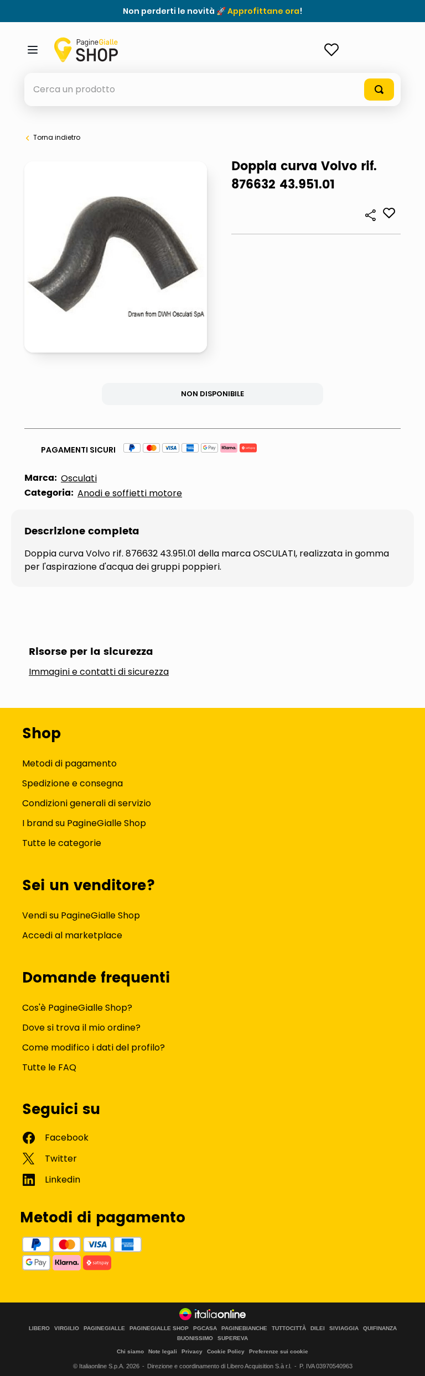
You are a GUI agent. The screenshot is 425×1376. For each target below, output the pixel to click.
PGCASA (205, 1328)
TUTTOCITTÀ (289, 1328)
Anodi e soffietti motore (129, 493)
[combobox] (212, 89)
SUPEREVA (232, 1338)
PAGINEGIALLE (104, 1328)
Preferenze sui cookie (278, 1351)
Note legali (162, 1351)
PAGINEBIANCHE (244, 1328)
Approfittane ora (263, 11)
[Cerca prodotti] (379, 89)
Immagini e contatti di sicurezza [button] (99, 672)
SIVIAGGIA (344, 1328)
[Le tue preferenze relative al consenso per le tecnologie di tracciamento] (405, 1356)
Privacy (192, 1351)
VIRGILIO (66, 1328)
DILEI (317, 1328)
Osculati (79, 478)
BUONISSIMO (195, 1338)
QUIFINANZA (380, 1328)
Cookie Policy (226, 1351)
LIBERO (39, 1328)
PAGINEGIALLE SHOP (159, 1328)
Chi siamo (130, 1351)
